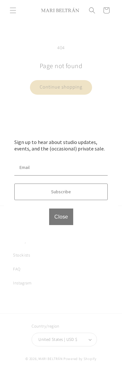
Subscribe (61, 192)
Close (61, 217)
